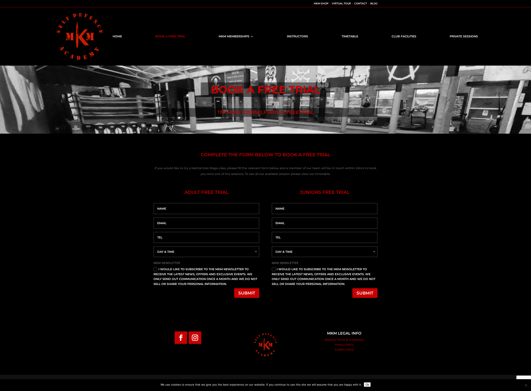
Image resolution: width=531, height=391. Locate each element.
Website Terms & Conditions (344, 340)
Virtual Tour (341, 3)
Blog (374, 3)
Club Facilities (404, 36)
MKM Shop (321, 3)
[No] (526, 385)
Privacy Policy (344, 345)
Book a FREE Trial (170, 36)
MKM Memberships (234, 36)
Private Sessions (464, 36)
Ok (367, 384)
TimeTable (350, 36)
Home (117, 36)
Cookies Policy (344, 349)
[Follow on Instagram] (195, 337)
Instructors (297, 36)
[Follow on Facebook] (181, 337)
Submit (246, 293)
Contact (360, 3)
